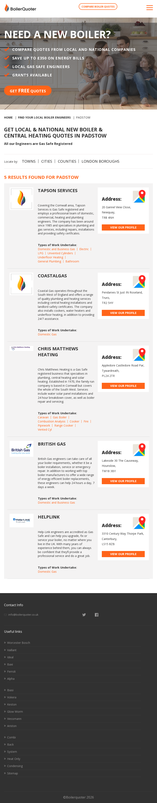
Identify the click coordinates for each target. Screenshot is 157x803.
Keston (12, 704)
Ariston (12, 726)
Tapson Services (57, 190)
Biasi (10, 690)
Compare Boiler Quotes (98, 6)
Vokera (11, 697)
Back (10, 744)
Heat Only (13, 759)
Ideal (10, 657)
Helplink (49, 517)
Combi (11, 737)
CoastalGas (52, 275)
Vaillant (12, 650)
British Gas (52, 444)
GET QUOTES (28, 90)
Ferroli (11, 671)
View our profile (123, 227)
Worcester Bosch (18, 643)
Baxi (10, 664)
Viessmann (14, 719)
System (12, 752)
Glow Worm (15, 711)
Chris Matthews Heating (58, 351)
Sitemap (12, 773)
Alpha (11, 679)
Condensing (15, 766)
